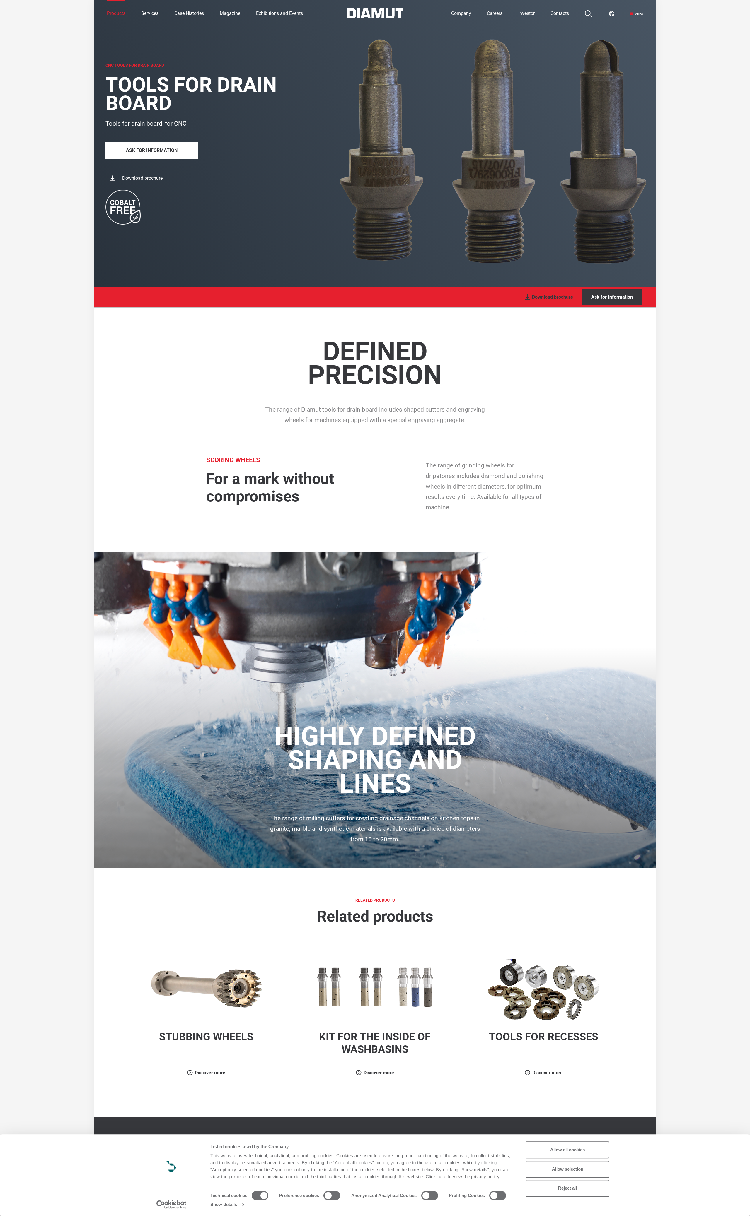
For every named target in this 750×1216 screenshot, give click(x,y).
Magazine (230, 13)
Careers (494, 13)
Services (149, 13)
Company (461, 13)
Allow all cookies (567, 1149)
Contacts (559, 13)
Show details (223, 1204)
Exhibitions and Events (279, 13)
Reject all (567, 1188)
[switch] (331, 1195)
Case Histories (189, 13)
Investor (526, 13)
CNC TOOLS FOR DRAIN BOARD (134, 65)
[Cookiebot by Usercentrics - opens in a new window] (171, 1204)
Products (116, 13)
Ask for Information (152, 150)
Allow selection (567, 1169)
